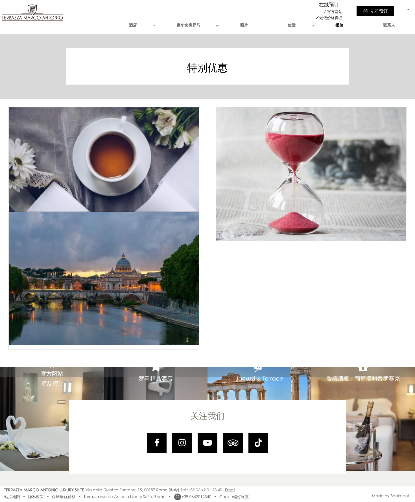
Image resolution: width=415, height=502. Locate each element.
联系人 (389, 25)
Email (230, 490)
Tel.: (201, 490)
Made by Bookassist (390, 496)
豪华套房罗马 (188, 25)
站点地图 (12, 496)
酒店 (133, 25)
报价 (340, 25)
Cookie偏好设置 (234, 496)
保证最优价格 (64, 496)
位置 (292, 25)
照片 (244, 25)
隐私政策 (36, 496)
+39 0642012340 (196, 496)
